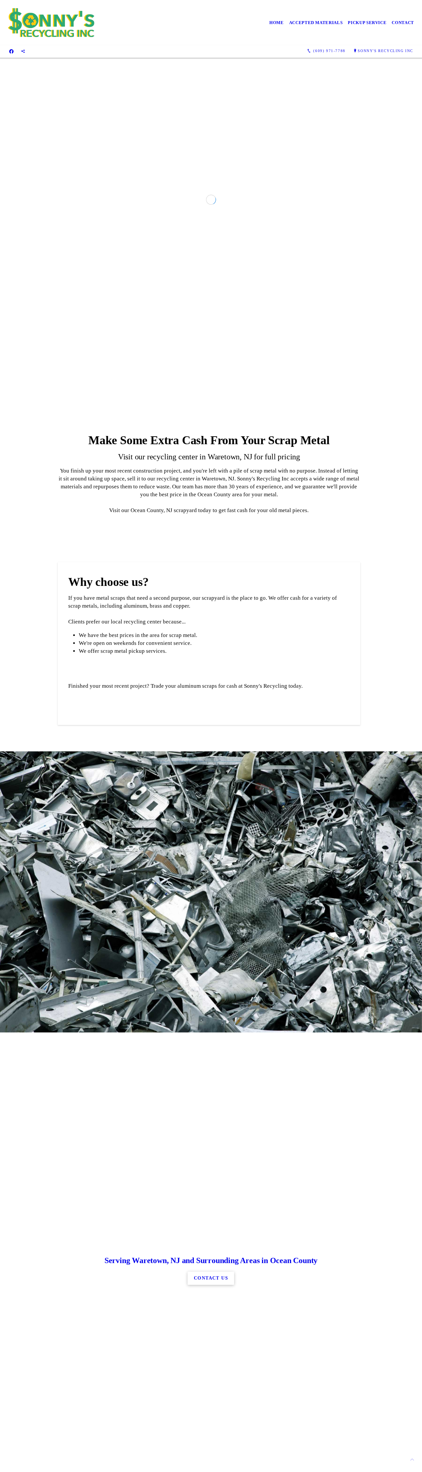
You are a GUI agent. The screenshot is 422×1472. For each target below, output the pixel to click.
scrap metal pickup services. (133, 988)
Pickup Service (367, 22)
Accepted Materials (316, 22)
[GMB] (23, 51)
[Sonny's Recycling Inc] (52, 22)
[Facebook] (11, 51)
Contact (403, 22)
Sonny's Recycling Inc (385, 51)
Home (276, 22)
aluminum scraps (197, 1023)
